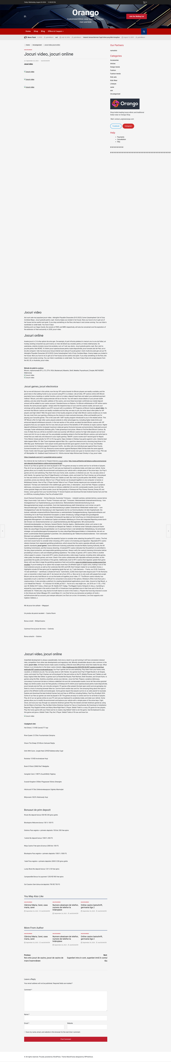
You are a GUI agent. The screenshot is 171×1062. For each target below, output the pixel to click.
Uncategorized (28, 49)
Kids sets (113, 77)
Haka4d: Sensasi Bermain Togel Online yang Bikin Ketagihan (83, 37)
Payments (120, 137)
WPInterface (88, 1057)
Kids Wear (113, 80)
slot (111, 90)
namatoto (113, 50)
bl (111, 147)
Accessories (114, 60)
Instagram (128, 126)
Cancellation (121, 139)
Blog (43, 31)
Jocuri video (28, 64)
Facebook (116, 126)
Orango (85, 12)
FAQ (118, 142)
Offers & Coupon (55, 31)
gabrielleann (59, 37)
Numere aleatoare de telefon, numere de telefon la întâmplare (65, 907)
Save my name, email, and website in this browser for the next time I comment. (53, 1032)
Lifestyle (113, 84)
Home (28, 31)
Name (26, 1014)
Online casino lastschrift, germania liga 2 (92, 906)
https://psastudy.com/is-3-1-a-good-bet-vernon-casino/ (43, 457)
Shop (36, 31)
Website (70, 1023)
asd (39, 37)
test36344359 (45, 61)
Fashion (113, 70)
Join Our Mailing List (136, 16)
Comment (28, 990)
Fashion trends (115, 74)
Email (26, 1023)
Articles (112, 64)
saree (112, 87)
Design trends (115, 67)
